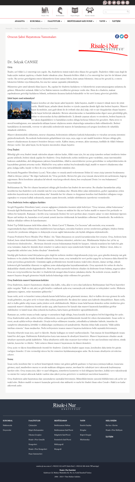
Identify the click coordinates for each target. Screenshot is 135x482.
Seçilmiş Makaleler (21, 28)
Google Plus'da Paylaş (126, 36)
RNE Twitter (114, 3)
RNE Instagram (118, 3)
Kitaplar (83, 430)
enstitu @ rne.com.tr (43, 466)
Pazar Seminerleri (35, 454)
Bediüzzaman (60, 16)
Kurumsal (35, 21)
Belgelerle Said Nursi (62, 435)
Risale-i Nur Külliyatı (114, 430)
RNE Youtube (123, 3)
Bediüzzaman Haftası (62, 425)
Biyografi (57, 449)
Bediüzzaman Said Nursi (80, 21)
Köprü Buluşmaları (36, 430)
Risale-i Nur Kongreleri (38, 449)
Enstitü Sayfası (85, 425)
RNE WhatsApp (105, 3)
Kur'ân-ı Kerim (90, 16)
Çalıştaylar (33, 425)
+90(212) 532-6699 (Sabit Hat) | (64, 466)
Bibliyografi (58, 444)
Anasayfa (20, 21)
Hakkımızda (7, 425)
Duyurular (7, 430)
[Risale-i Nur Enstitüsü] (22, 12)
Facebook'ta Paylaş (117, 36)
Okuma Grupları (35, 435)
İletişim (116, 21)
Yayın (102, 21)
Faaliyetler (54, 21)
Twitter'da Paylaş (121, 36)
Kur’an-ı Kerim (112, 425)
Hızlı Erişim (111, 420)
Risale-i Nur (45, 16)
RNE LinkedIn (127, 3)
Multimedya (85, 439)
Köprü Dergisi (75, 16)
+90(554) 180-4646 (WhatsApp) (87, 466)
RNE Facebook (109, 3)
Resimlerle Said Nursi (62, 439)
